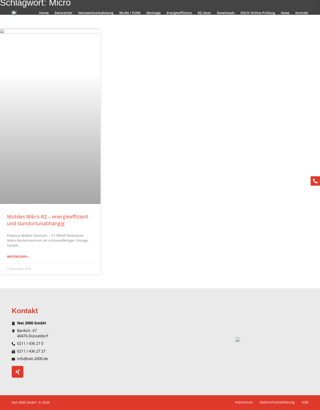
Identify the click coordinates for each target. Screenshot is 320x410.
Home (44, 13)
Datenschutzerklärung (277, 402)
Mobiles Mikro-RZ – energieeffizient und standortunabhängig (47, 220)
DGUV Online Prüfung (258, 13)
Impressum (244, 402)
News (285, 13)
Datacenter (63, 13)
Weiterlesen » (18, 257)
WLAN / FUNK (130, 13)
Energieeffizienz (179, 13)
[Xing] (17, 372)
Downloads (226, 13)
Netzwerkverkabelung (95, 13)
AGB (305, 402)
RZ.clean (204, 13)
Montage (153, 13)
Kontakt (301, 13)
